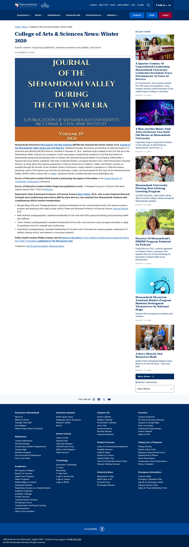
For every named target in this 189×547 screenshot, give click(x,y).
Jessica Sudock (120, 208)
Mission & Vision (22, 420)
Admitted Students (23, 452)
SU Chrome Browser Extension (151, 420)
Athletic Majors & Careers (26, 482)
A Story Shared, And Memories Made (149, 355)
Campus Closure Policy (148, 485)
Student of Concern (105, 455)
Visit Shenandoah (22, 444)
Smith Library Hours (64, 417)
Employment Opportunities (149, 428)
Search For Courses (23, 473)
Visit (151, 15)
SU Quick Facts (103, 482)
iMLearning (61, 470)
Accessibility (90, 529)
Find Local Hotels (22, 458)
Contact (137, 15)
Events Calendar (104, 417)
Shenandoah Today (105, 476)
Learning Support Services (26, 500)
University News (105, 472)
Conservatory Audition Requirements (30, 446)
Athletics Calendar (104, 420)
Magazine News (56, 246)
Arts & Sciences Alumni (37, 246)
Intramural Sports (104, 428)
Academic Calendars (24, 491)
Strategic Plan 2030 (23, 423)
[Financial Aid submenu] (81, 15)
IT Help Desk (61, 473)
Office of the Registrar (65, 449)
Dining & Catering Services (108, 464)
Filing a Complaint (145, 464)
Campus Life (103, 412)
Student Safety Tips (105, 458)
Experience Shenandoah (27, 412)
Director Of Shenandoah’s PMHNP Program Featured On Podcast (153, 241)
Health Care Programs (24, 476)
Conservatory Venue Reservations (152, 461)
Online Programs (22, 479)
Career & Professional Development (112, 446)
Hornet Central (63, 434)
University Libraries (65, 412)
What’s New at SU (104, 479)
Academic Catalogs (23, 494)
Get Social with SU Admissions (28, 455)
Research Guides (63, 423)
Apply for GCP (144, 434)
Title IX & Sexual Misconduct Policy (112, 461)
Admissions (20, 436)
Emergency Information (149, 472)
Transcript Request (64, 444)
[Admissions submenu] (61, 15)
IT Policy (60, 468)
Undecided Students (23, 485)
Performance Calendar (106, 423)
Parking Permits (145, 446)
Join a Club (102, 425)
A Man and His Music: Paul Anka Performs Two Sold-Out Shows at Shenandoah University (153, 133)
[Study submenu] (43, 15)
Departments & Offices (148, 455)
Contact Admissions (23, 441)
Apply (165, 15)
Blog (25, 27)
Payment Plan (62, 441)
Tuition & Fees (62, 438)
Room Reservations (146, 458)
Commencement (22, 508)
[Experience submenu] (30, 15)
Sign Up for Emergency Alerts (150, 482)
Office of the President (24, 511)
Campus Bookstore (105, 434)
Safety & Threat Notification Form (152, 488)
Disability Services (104, 449)
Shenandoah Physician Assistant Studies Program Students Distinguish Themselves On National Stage (153, 303)
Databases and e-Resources (68, 420)
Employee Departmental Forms (151, 452)
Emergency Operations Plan (150, 479)
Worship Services (104, 431)
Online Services (62, 452)
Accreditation (20, 425)
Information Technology (66, 465)
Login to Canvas (63, 479)
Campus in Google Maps (148, 423)
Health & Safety (103, 452)
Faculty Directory (22, 497)
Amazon (49, 189)
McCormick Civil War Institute (56, 145)
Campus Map (20, 449)
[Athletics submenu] (118, 15)
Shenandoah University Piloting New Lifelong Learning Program (152, 188)
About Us (19, 417)
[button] (148, 5)
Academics (20, 466)
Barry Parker (84, 194)
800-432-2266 (75, 539)
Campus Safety (144, 476)
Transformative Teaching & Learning (30, 505)
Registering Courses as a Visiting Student (32, 488)
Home (18, 27)
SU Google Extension (106, 485)
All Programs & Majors (24, 470)
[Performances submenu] (102, 15)
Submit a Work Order (147, 449)
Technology (62, 460)
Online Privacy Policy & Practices (29, 428)
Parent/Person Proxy (65, 446)
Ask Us (59, 425)
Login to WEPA (62, 482)
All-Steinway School (23, 502)
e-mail (60, 539)
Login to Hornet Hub (65, 476)
